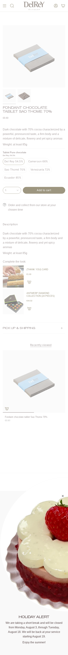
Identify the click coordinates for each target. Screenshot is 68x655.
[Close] (63, 496)
